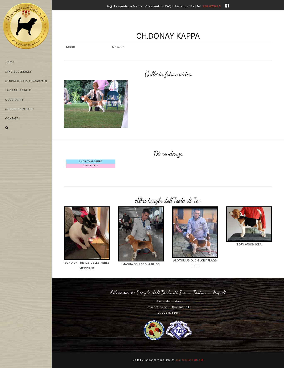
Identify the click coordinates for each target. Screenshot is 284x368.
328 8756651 (212, 6)
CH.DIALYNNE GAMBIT (90, 161)
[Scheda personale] (87, 233)
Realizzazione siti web (189, 360)
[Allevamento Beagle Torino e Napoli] (26, 26)
